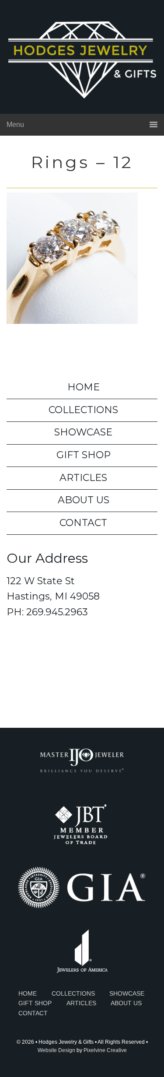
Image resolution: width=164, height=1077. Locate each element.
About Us (83, 500)
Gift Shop (83, 455)
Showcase (83, 432)
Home (83, 387)
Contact (83, 523)
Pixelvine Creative (105, 1050)
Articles (83, 478)
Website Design (56, 1050)
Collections (83, 410)
